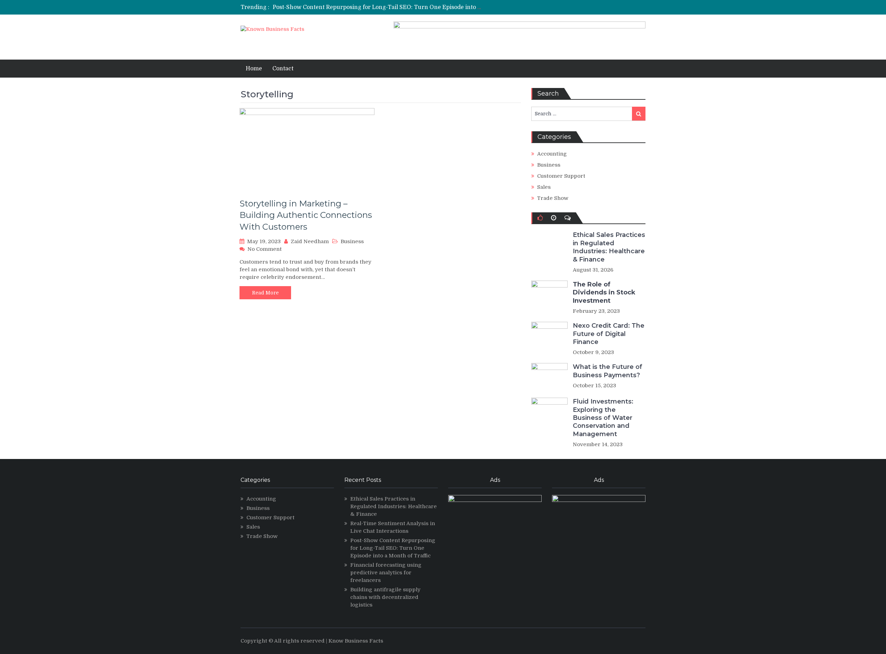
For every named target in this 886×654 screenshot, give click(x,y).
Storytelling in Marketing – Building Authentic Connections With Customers (305, 215)
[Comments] (567, 218)
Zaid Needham (310, 241)
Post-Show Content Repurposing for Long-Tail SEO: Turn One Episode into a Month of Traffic (399, 7)
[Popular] (540, 218)
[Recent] (553, 218)
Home (254, 68)
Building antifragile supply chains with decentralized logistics (385, 597)
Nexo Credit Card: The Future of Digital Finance (608, 334)
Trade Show (552, 198)
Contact (282, 68)
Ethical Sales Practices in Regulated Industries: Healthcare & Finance (609, 247)
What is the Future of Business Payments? (607, 371)
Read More (265, 292)
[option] (378, 7)
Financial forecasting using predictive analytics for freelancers (386, 572)
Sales (544, 187)
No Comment (264, 249)
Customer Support (561, 176)
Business (352, 241)
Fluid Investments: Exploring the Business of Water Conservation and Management (603, 418)
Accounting (552, 154)
